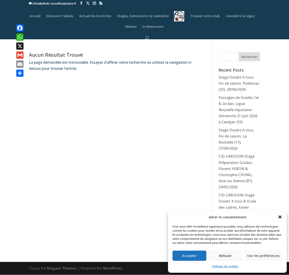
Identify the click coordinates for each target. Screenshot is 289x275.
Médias (131, 27)
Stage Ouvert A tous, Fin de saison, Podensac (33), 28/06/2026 (239, 83)
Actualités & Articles (95, 16)
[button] (280, 217)
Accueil (35, 16)
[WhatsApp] (19, 37)
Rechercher (249, 57)
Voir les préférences (263, 255)
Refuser (225, 255)
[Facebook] (19, 28)
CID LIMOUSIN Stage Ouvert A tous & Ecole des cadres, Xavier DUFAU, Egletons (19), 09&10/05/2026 (237, 207)
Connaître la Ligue (240, 16)
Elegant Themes (62, 268)
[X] (19, 46)
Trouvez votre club (205, 16)
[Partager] (19, 73)
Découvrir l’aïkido (59, 16)
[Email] (19, 64)
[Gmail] (19, 55)
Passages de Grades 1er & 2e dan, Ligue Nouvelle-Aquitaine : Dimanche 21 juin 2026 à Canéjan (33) (239, 110)
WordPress (112, 268)
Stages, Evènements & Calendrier (143, 16)
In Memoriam (153, 27)
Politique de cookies (225, 266)
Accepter (189, 255)
